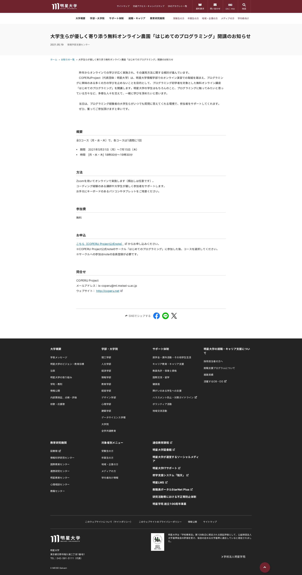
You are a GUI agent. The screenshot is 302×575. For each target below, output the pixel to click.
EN (227, 9)
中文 (233, 9)
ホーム (53, 60)
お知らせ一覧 (68, 60)
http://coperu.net (107, 291)
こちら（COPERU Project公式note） (100, 244)
